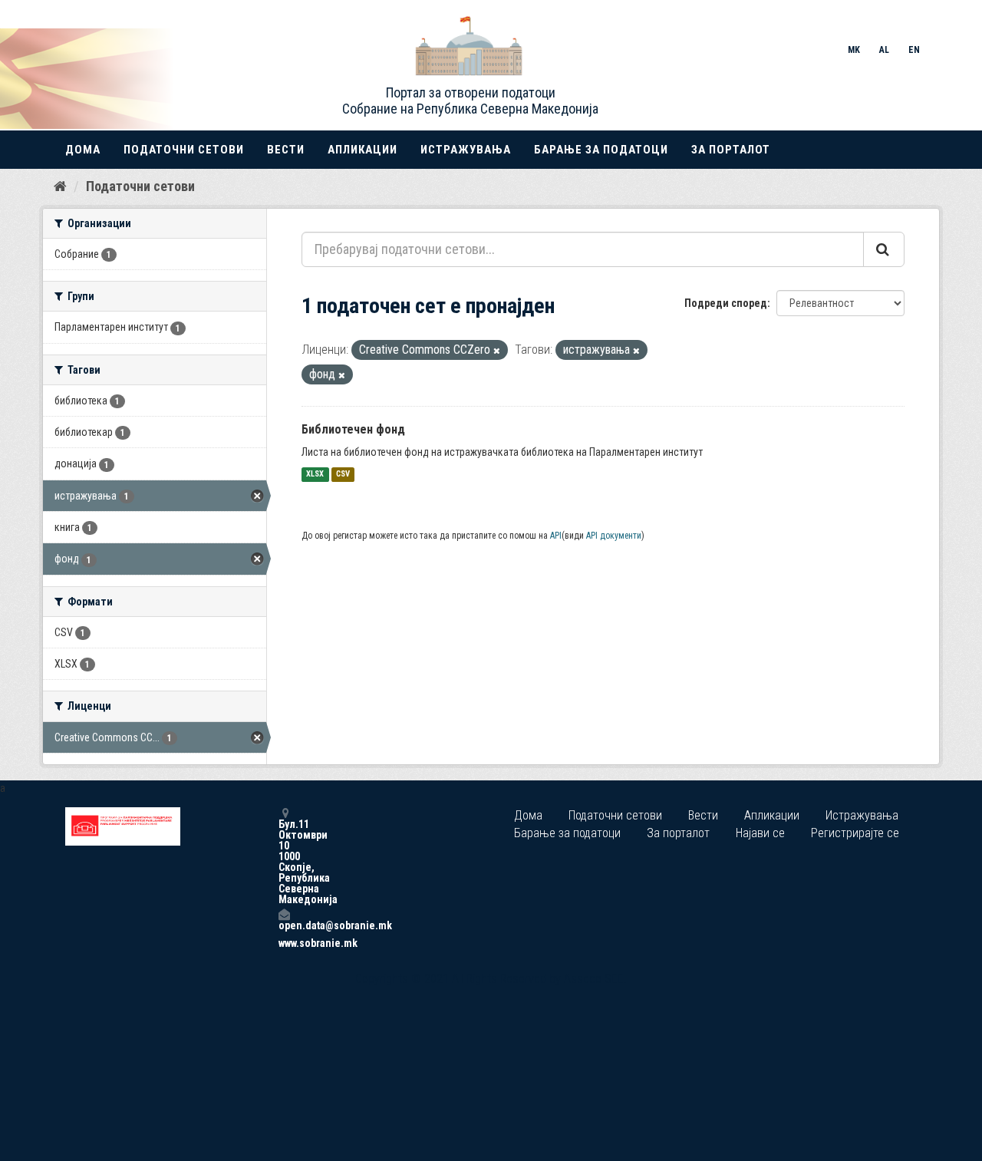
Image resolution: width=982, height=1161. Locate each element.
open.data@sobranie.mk (283, 925)
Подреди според (725, 303)
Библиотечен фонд (353, 429)
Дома (83, 150)
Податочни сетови (184, 150)
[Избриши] (496, 351)
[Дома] (60, 185)
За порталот (730, 150)
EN (914, 50)
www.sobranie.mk (283, 943)
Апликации (362, 150)
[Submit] (884, 249)
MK (854, 50)
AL (884, 50)
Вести (286, 150)
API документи (613, 535)
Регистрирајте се (855, 833)
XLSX (315, 475)
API (556, 535)
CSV (343, 475)
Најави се (760, 833)
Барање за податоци (601, 150)
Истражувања (465, 150)
